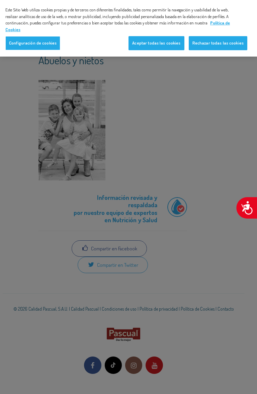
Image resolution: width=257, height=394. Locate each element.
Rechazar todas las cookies (218, 43)
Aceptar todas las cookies (156, 43)
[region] (128, 28)
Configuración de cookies (33, 43)
